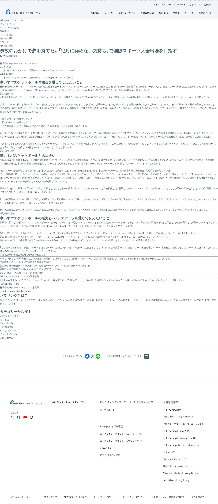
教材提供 (4, 31)
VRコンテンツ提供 (9, 27)
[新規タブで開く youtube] (25, 417)
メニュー (18, 20)
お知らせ (4, 42)
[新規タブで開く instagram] (31, 417)
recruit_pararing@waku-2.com (15, 291)
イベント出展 (6, 35)
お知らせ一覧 (6, 337)
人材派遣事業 (170, 402)
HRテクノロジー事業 (111, 426)
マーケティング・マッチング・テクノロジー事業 (126, 402)
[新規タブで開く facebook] (19, 417)
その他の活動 (6, 38)
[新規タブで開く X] (12, 417)
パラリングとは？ (8, 334)
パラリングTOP (8, 330)
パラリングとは (8, 24)
